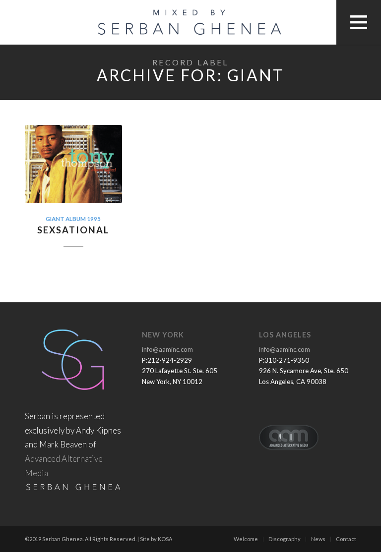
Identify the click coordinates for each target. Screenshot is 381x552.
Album (75, 218)
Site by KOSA (156, 539)
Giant (55, 218)
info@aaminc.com (167, 349)
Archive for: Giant (191, 75)
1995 (94, 218)
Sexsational (73, 229)
